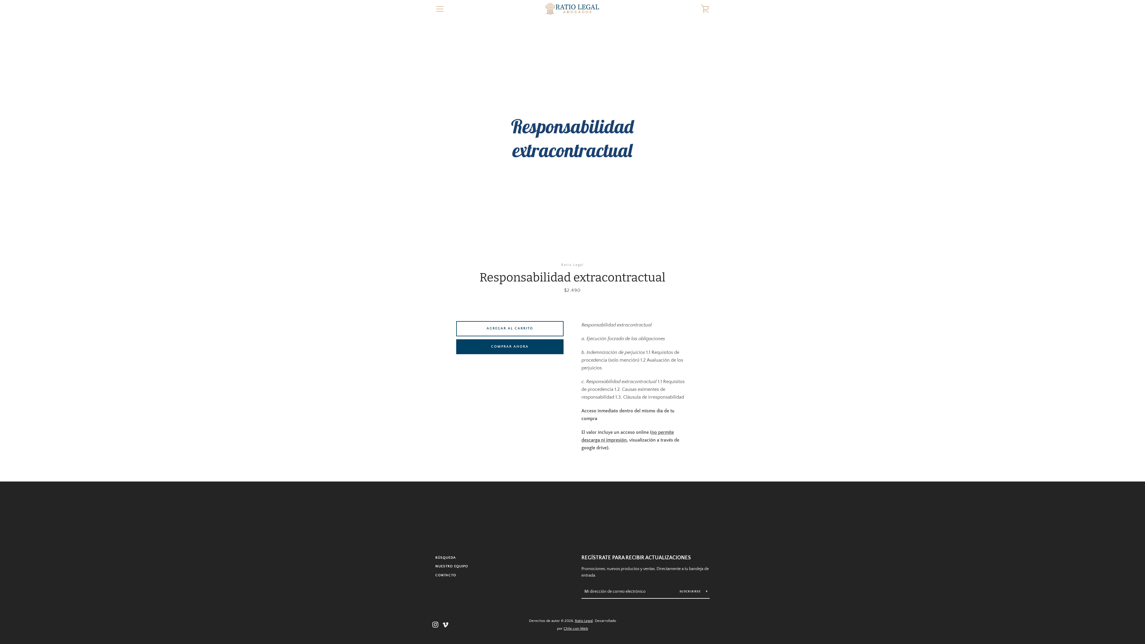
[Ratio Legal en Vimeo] (445, 624)
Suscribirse (691, 591)
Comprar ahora (510, 347)
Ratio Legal (584, 621)
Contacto (445, 575)
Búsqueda (445, 558)
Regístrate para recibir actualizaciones (636, 558)
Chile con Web (576, 628)
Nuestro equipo (451, 566)
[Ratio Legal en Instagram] (435, 624)
